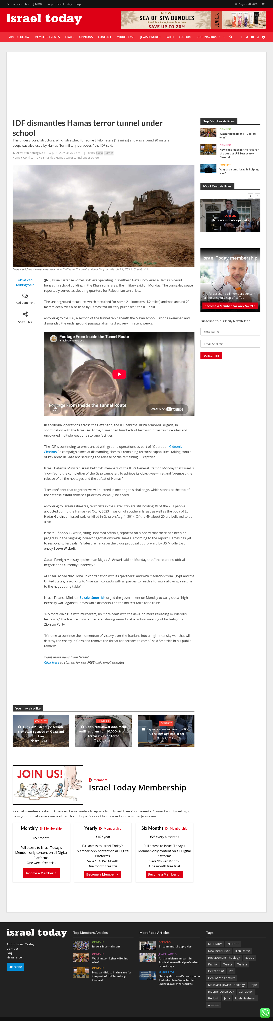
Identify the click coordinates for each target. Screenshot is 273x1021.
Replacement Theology (224, 957)
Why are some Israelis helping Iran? (239, 171)
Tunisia (242, 964)
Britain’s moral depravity (230, 220)
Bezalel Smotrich (92, 597)
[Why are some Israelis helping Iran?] (208, 168)
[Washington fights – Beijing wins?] (208, 132)
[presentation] (250, 196)
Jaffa (227, 998)
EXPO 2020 (216, 971)
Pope (253, 985)
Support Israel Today (59, 4)
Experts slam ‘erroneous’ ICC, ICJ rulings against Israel (168, 731)
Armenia (213, 1005)
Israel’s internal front (106, 946)
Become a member (18, 4)
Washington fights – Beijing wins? (237, 135)
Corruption (246, 991)
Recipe (249, 957)
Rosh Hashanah (245, 998)
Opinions (225, 129)
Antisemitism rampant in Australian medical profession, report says (179, 962)
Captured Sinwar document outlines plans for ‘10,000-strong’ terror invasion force (103, 731)
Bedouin (213, 998)
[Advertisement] (136, 88)
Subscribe (15, 967)
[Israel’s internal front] (81, 945)
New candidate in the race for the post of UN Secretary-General (239, 153)
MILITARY (215, 944)
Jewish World (168, 954)
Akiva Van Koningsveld (30, 153)
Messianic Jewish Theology (226, 985)
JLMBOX (38, 4)
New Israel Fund (219, 951)
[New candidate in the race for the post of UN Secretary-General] (208, 149)
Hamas (109, 153)
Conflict (28, 157)
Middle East (166, 972)
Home (17, 157)
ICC (231, 971)
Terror (227, 964)
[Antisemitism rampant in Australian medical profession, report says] (147, 957)
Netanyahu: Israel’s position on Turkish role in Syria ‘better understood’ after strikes (179, 979)
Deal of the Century (221, 978)
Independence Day (221, 991)
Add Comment (25, 303)
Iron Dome (242, 951)
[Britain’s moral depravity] (147, 945)
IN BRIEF (233, 944)
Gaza (99, 153)
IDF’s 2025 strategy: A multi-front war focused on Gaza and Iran (41, 731)
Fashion (213, 964)
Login (79, 4)
